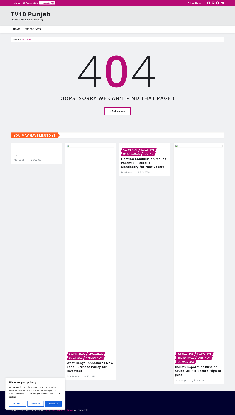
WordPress (49, 409)
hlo (15, 154)
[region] (35, 394)
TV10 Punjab (30, 14)
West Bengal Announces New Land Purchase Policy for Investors (90, 367)
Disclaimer (33, 29)
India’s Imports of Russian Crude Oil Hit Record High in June (198, 371)
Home (17, 29)
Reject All (35, 403)
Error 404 (26, 39)
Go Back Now (118, 111)
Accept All (53, 403)
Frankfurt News (65, 409)
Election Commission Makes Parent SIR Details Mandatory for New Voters (143, 163)
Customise (18, 403)
